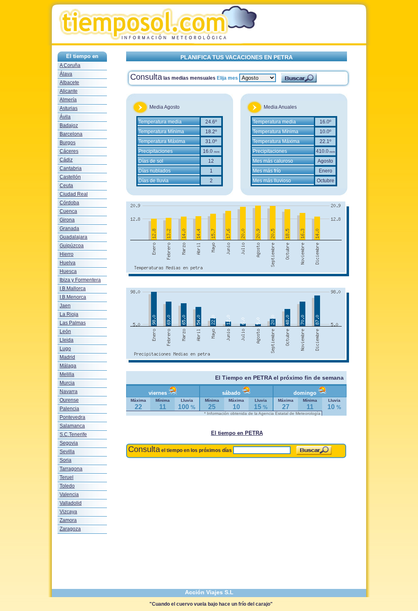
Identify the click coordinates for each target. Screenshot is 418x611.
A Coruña (70, 65)
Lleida (66, 340)
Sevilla (67, 451)
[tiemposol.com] (209, 43)
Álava (66, 74)
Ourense (69, 400)
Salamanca (72, 426)
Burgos (68, 142)
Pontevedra (72, 417)
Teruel (66, 477)
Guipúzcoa (72, 245)
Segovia (69, 443)
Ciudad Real (74, 194)
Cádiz (66, 160)
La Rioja (69, 314)
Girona (67, 220)
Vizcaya (68, 512)
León (65, 331)
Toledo (67, 486)
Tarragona (71, 469)
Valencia (69, 494)
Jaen (65, 306)
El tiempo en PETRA (237, 433)
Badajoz (69, 125)
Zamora (68, 520)
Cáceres (69, 151)
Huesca (68, 271)
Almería (68, 100)
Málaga (68, 366)
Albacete (69, 82)
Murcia (67, 383)
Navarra (69, 391)
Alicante (69, 91)
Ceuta (66, 185)
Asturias (69, 108)
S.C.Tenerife (73, 434)
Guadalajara (73, 237)
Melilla (67, 374)
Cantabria (71, 168)
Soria (65, 460)
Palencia (69, 409)
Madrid (67, 357)
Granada (69, 228)
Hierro (66, 254)
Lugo (65, 348)
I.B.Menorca (73, 297)
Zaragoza (70, 529)
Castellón (70, 177)
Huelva (68, 263)
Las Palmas (73, 323)
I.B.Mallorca (73, 288)
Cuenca (68, 211)
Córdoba (69, 203)
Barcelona (71, 134)
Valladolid (71, 503)
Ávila (65, 117)
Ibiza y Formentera (80, 280)
